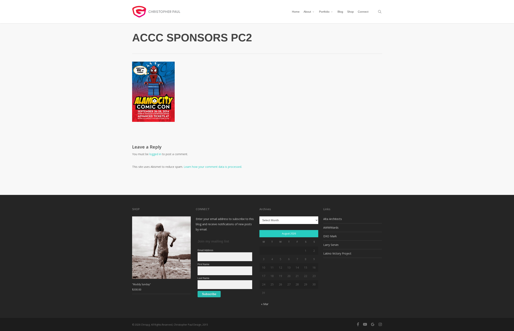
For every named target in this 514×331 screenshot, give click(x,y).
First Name (203, 264)
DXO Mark (330, 236)
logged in (155, 154)
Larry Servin (331, 245)
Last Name (203, 278)
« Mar (264, 304)
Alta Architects (332, 219)
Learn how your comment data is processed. (213, 167)
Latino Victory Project (337, 253)
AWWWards (331, 227)
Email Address (205, 250)
